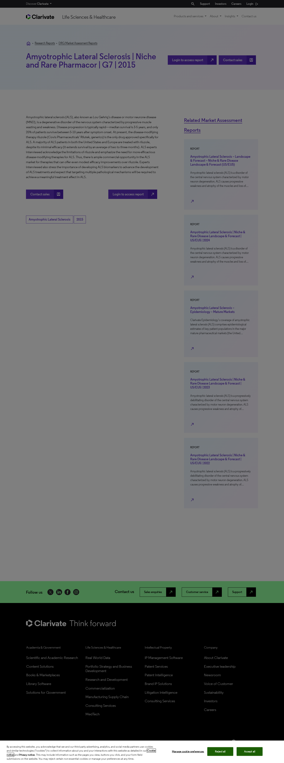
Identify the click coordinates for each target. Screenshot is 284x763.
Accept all (249, 751)
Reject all (220, 751)
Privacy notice (27, 754)
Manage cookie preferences (188, 751)
